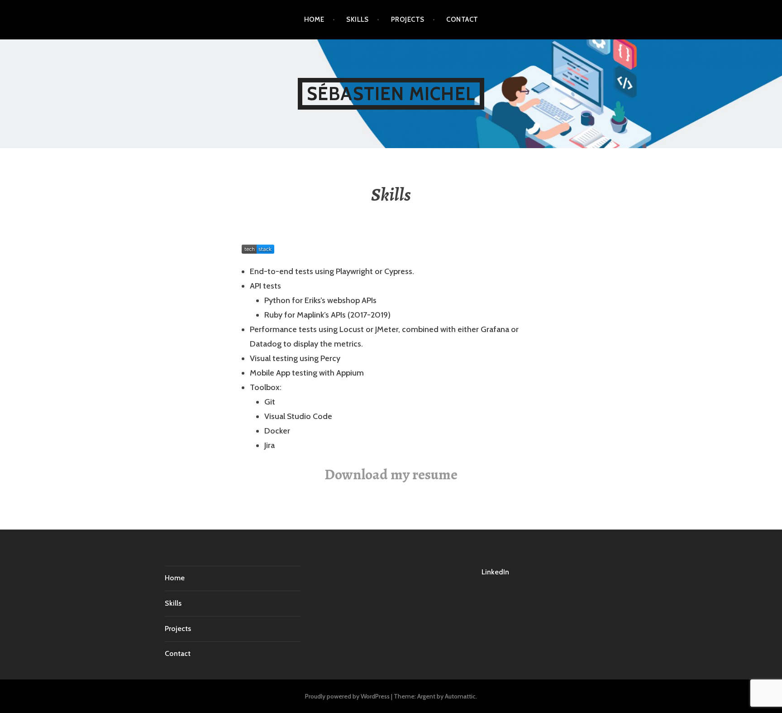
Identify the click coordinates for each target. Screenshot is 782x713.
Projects (407, 19)
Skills (357, 19)
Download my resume (391, 474)
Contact (462, 19)
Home (314, 19)
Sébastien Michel (391, 93)
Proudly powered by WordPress (347, 696)
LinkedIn (495, 572)
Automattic (460, 696)
